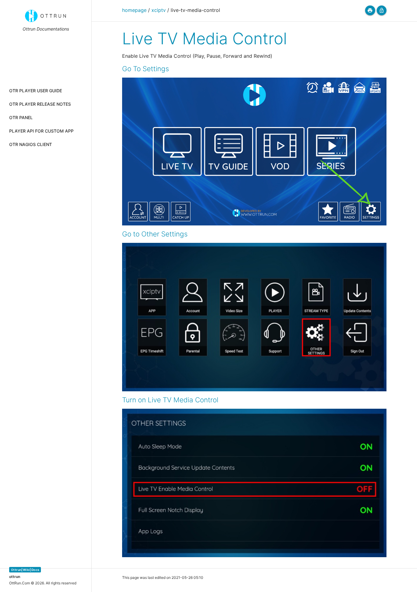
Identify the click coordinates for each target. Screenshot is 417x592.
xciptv (158, 10)
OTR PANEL (21, 117)
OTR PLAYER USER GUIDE (35, 90)
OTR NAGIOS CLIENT (30, 144)
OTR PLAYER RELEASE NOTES (40, 104)
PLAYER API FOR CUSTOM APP (41, 130)
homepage (134, 10)
